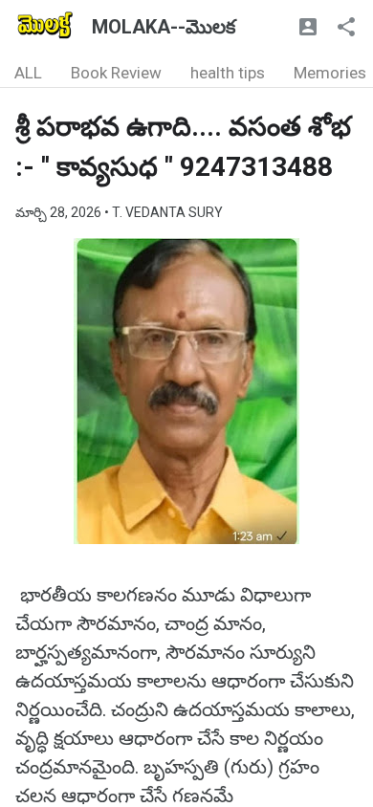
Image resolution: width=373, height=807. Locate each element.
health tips (227, 72)
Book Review (116, 72)
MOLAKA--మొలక (163, 26)
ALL (28, 72)
